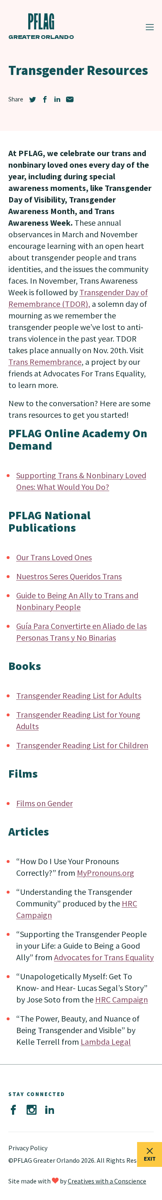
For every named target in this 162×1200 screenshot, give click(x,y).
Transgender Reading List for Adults (78, 695)
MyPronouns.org (105, 872)
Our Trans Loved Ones (54, 557)
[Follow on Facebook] (13, 1110)
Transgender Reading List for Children (82, 745)
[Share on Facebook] (45, 99)
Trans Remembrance (44, 362)
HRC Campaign (121, 999)
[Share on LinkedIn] (57, 99)
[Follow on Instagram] (32, 1110)
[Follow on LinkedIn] (50, 1110)
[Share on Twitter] (32, 99)
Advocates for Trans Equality (104, 957)
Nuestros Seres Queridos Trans (69, 576)
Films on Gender (44, 803)
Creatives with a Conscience (107, 1181)
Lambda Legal (106, 1041)
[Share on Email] (70, 99)
